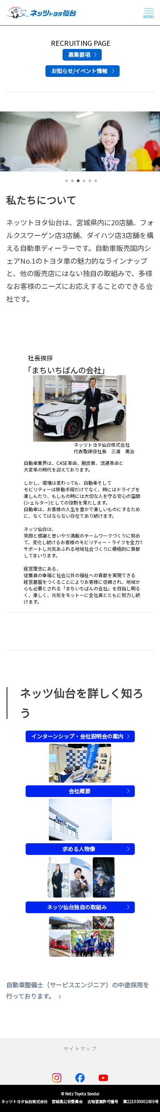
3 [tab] (77, 183)
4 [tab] (83, 183)
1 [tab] (65, 183)
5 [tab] (89, 183)
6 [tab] (94, 183)
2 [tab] (71, 183)
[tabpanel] (80, 141)
